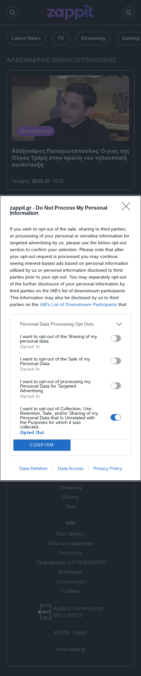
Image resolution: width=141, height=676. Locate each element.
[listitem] (70, 324)
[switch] (116, 338)
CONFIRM (42, 445)
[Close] (128, 208)
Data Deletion (33, 468)
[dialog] (70, 338)
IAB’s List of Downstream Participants (78, 304)
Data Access (70, 468)
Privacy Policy (107, 468)
